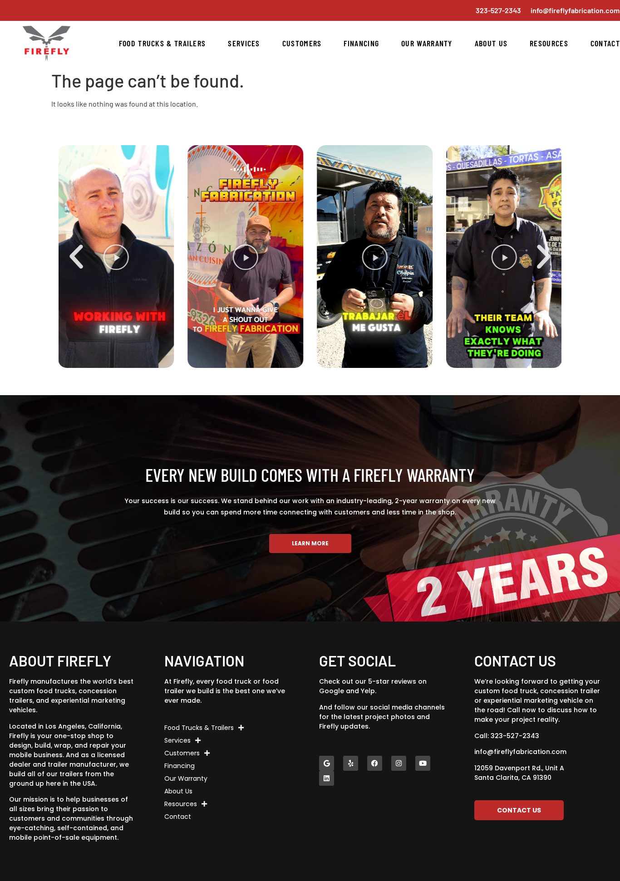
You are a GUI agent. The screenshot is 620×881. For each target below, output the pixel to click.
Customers (302, 43)
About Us (491, 43)
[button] (76, 257)
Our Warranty (427, 43)
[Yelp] (350, 763)
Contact (605, 43)
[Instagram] (398, 763)
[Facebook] (374, 763)
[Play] (217, 256)
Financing (361, 43)
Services (244, 43)
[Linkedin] (326, 778)
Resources (549, 43)
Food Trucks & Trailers (162, 43)
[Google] (326, 763)
